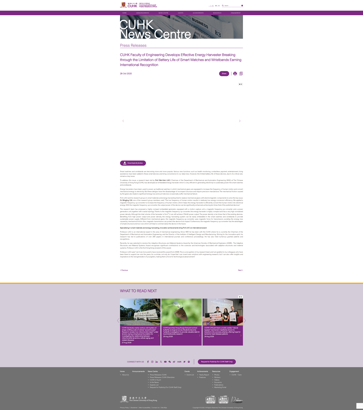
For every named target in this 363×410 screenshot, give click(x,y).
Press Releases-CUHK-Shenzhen (162, 377)
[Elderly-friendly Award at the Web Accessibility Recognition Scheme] (223, 399)
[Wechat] (170, 362)
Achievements (198, 13)
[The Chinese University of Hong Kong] (129, 5)
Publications (218, 385)
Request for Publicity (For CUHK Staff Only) (165, 387)
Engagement (236, 13)
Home (124, 13)
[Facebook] (209, 76)
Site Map (164, 407)
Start (239, 84)
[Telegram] (222, 76)
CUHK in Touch (155, 380)
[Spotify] (189, 362)
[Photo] (181, 120)
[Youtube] (165, 362)
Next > (240, 270)
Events (180, 13)
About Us (125, 375)
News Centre (163, 13)
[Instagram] (152, 362)
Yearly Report (204, 375)
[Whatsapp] (231, 76)
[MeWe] (235, 76)
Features (202, 377)
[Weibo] (174, 362)
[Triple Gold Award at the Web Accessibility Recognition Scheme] (210, 399)
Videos (216, 380)
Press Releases (133, 45)
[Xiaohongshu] (179, 362)
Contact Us (155, 407)
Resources (217, 13)
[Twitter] (218, 76)
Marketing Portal (220, 387)
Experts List (154, 385)
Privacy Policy (124, 407)
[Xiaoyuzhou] (184, 362)
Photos (216, 375)
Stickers (217, 377)
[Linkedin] (213, 76)
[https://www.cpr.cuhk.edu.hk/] (147, 5)
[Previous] (123, 121)
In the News (154, 382)
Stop (241, 84)
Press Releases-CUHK (158, 375)
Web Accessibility (144, 407)
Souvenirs (218, 382)
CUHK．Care (237, 375)
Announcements (142, 13)
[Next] (240, 121)
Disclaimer (134, 407)
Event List (190, 375)
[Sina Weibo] (226, 76)
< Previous (124, 270)
